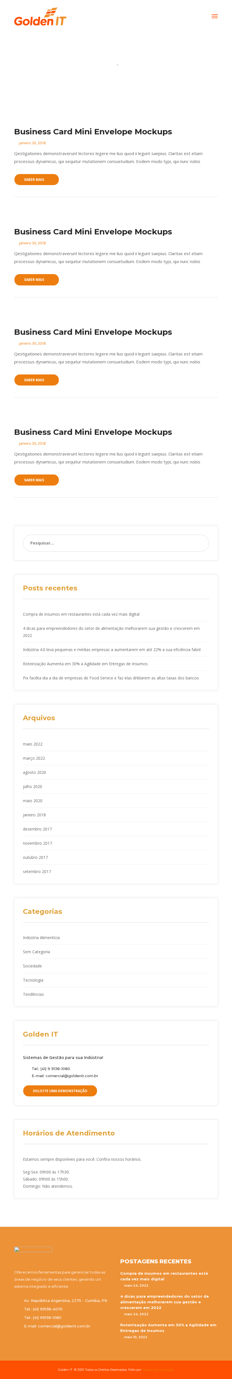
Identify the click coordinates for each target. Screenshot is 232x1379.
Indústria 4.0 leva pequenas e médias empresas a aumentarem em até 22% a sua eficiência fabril (112, 649)
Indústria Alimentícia (41, 937)
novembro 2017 (37, 843)
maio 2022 (32, 744)
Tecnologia (33, 980)
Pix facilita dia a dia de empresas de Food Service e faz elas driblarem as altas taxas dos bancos (111, 678)
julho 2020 (32, 786)
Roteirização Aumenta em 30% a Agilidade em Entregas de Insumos (85, 663)
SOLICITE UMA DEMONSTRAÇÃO (60, 1090)
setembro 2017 (37, 871)
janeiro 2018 (34, 814)
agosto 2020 (34, 772)
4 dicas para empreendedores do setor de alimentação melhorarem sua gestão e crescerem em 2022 (164, 1302)
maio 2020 (32, 800)
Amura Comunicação (157, 1370)
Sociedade (32, 966)
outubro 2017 (35, 857)
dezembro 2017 (37, 829)
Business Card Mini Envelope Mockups (93, 131)
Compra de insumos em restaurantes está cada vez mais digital (81, 614)
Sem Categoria (36, 951)
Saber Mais (34, 179)
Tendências (33, 994)
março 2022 (34, 758)
